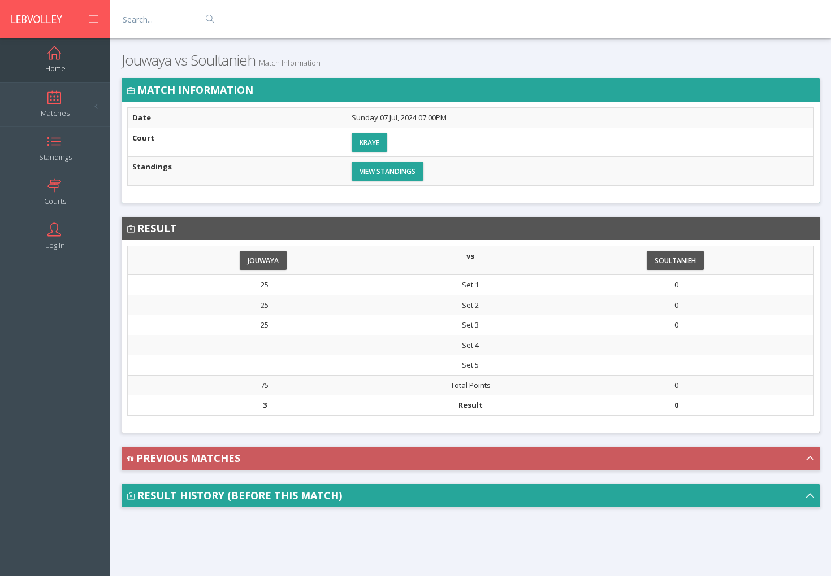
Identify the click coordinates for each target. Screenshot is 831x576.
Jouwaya (263, 260)
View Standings (388, 171)
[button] (471, 458)
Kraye (369, 142)
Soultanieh (675, 260)
